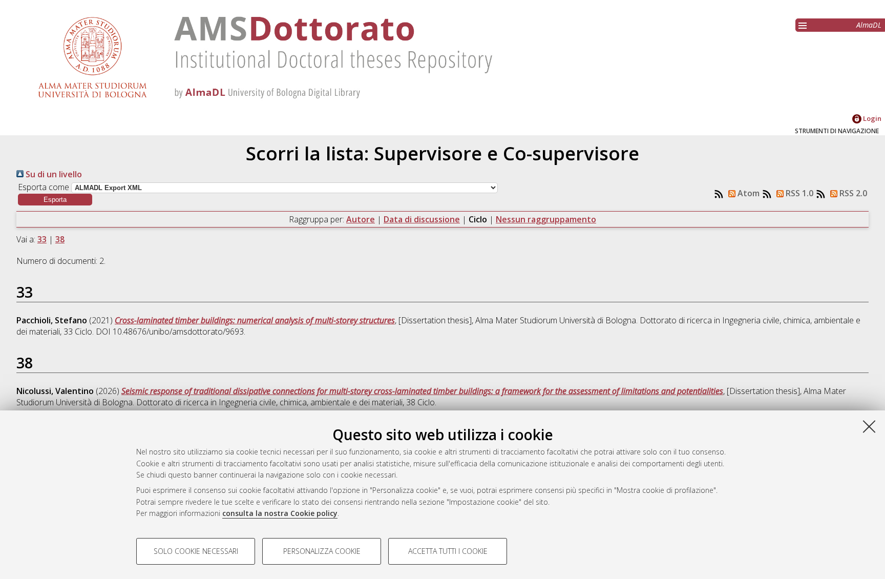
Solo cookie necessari (196, 551)
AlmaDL (868, 25)
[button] (55, 199)
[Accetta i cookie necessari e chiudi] (869, 426)
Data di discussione (422, 219)
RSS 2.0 (852, 193)
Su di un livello (53, 174)
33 (42, 239)
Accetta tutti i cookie (448, 551)
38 (60, 239)
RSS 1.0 (798, 193)
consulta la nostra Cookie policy (280, 513)
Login (871, 118)
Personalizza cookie (322, 551)
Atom (747, 193)
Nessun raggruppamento (546, 219)
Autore (360, 219)
